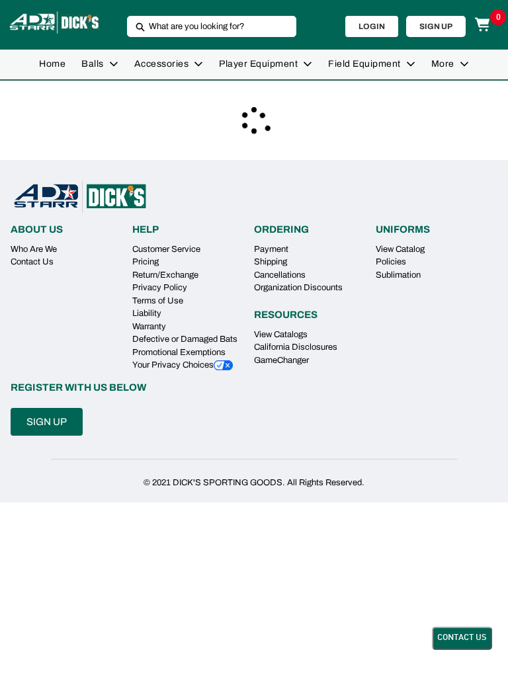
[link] (52, 64)
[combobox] (206, 26)
